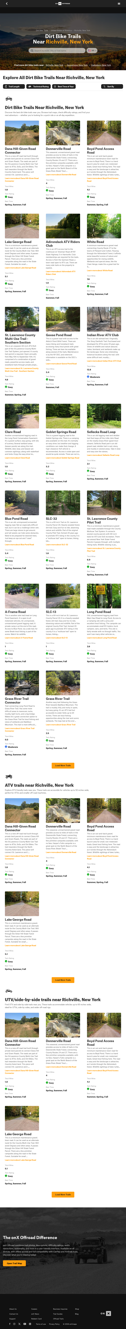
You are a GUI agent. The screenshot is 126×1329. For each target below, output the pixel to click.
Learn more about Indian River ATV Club (104, 352)
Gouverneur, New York (77, 65)
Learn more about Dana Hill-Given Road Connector (22, 164)
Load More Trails (63, 765)
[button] (14, 86)
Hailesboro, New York (101, 65)
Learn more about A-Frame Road (22, 623)
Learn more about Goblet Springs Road (63, 444)
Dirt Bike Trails (42, 30)
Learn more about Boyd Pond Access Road (104, 164)
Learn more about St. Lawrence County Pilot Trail (104, 534)
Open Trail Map (14, 1263)
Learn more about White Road (104, 257)
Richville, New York (54, 65)
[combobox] (59, 50)
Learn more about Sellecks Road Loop (104, 444)
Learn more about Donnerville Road (63, 164)
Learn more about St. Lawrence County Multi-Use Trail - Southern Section (22, 352)
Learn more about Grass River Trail (63, 714)
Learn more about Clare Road (22, 444)
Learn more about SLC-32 (63, 534)
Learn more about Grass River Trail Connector (22, 714)
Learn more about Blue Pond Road (22, 534)
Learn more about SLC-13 (63, 623)
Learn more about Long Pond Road (104, 623)
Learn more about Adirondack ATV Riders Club (63, 257)
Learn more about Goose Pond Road (63, 352)
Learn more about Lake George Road (22, 257)
